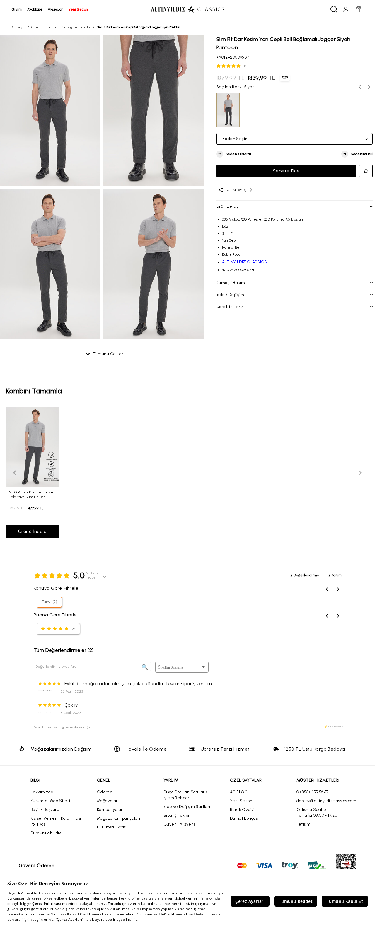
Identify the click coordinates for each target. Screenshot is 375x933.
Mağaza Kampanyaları (118, 818)
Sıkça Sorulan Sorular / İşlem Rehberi (185, 795)
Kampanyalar (109, 809)
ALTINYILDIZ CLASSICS (244, 261)
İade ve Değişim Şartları (186, 806)
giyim (16, 9)
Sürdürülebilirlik (45, 833)
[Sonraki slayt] (359, 472)
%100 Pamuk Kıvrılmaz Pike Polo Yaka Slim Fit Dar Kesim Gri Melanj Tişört (31, 494)
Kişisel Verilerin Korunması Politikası (55, 821)
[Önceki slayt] (15, 472)
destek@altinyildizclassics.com (326, 800)
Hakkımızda (41, 792)
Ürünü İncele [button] (32, 531)
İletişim (303, 824)
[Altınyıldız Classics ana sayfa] (187, 9)
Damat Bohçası (244, 818)
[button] (233, 154)
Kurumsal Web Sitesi (50, 800)
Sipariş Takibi (176, 815)
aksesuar (55, 9)
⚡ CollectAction (334, 726)
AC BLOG (239, 792)
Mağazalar (107, 800)
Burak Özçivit (243, 809)
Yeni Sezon (241, 800)
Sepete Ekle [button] (286, 171)
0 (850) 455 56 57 (312, 792)
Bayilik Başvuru (44, 809)
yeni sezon (78, 9)
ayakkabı (34, 9)
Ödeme (104, 792)
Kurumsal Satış (111, 827)
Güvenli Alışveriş (179, 824)
